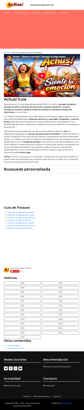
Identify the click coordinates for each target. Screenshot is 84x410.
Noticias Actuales (13, 386)
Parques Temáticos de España (20, 212)
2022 (60, 288)
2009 (22, 319)
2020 (60, 292)
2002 (60, 333)
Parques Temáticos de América (20, 218)
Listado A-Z (57, 396)
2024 (60, 283)
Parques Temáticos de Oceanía (21, 226)
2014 (60, 306)
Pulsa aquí (50, 386)
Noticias (35, 13)
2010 (60, 315)
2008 (60, 319)
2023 (22, 288)
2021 (22, 292)
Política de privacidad (41, 396)
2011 (22, 315)
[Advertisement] (42, 31)
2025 (22, 283)
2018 (60, 297)
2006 (60, 324)
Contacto (63, 13)
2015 (22, 306)
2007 (22, 324)
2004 (61, 328)
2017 (22, 301)
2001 (22, 337)
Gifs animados (13, 346)
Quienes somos (49, 13)
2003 (22, 333)
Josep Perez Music (15, 348)
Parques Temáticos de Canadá (20, 223)
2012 (60, 310)
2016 (60, 301)
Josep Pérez (67, 403)
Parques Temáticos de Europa (20, 215)
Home (8, 13)
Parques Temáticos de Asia (19, 220)
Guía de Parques (21, 13)
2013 (22, 310)
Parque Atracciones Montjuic (58, 367)
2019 (22, 297)
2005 (22, 328)
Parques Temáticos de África (19, 228)
